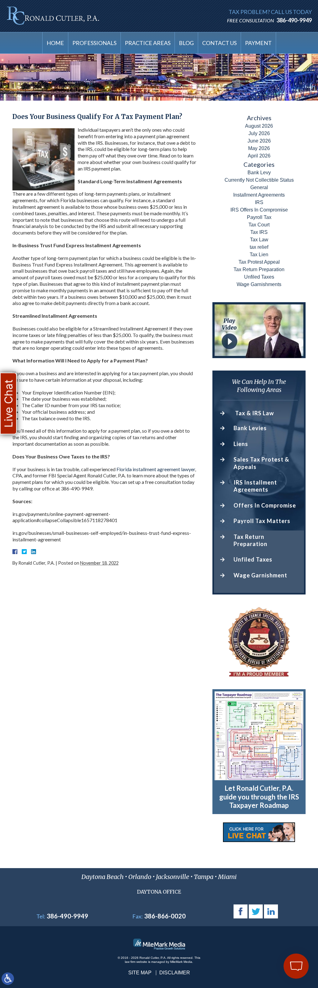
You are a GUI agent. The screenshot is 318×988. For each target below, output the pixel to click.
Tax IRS (259, 232)
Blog (186, 42)
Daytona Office (159, 892)
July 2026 (259, 133)
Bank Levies (250, 428)
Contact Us (219, 42)
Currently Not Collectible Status (259, 180)
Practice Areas (147, 42)
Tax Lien (259, 254)
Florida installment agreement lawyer (155, 469)
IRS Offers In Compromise (259, 209)
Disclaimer (174, 972)
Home (55, 42)
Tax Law (259, 239)
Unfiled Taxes (259, 277)
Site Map (140, 972)
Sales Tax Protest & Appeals (261, 463)
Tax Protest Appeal (259, 262)
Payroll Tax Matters (262, 520)
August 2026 (259, 126)
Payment (258, 42)
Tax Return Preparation (259, 269)
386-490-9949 (294, 20)
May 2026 (259, 148)
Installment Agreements (259, 195)
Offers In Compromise (265, 505)
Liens (241, 443)
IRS (259, 202)
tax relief (259, 247)
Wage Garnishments (259, 284)
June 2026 (259, 140)
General (259, 187)
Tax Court (259, 224)
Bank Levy (259, 172)
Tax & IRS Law (254, 413)
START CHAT (267, 932)
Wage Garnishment (260, 575)
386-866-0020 (165, 916)
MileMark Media (181, 961)
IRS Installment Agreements (255, 486)
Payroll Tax (259, 217)
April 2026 (259, 155)
